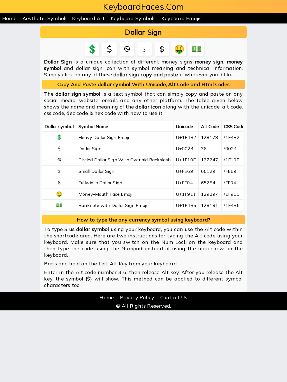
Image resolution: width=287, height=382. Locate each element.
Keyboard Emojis (181, 18)
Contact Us (174, 297)
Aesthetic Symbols (45, 18)
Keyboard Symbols (133, 18)
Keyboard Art (88, 18)
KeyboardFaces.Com (143, 6)
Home (9, 18)
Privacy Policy (137, 297)
